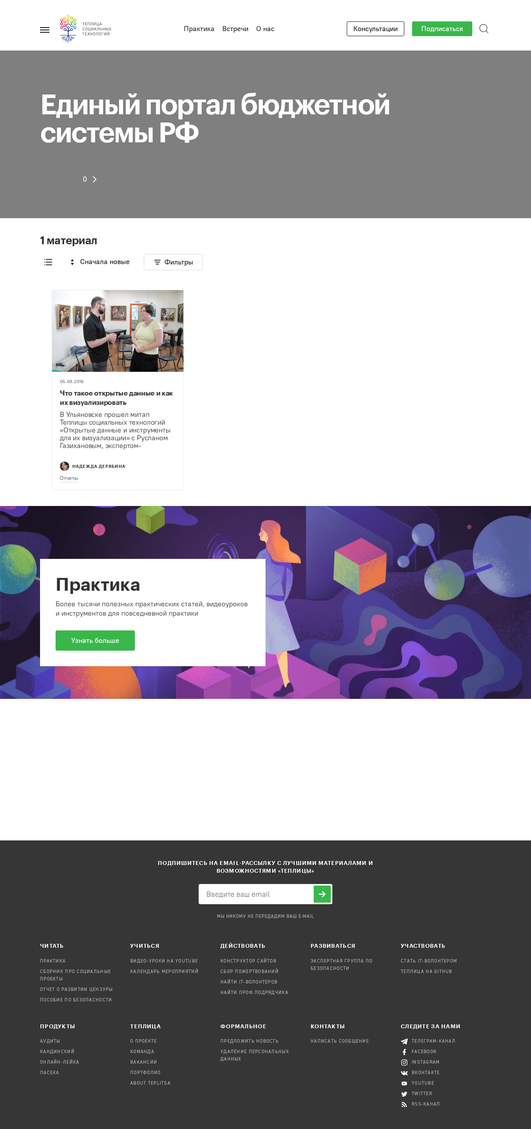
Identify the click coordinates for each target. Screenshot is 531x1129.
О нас (265, 29)
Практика (199, 29)
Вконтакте (426, 1073)
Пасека (49, 1073)
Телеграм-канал (434, 1041)
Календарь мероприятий (164, 972)
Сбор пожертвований (249, 972)
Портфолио (145, 1073)
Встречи (235, 29)
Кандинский (57, 1052)
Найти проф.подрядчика (254, 993)
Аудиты (50, 1041)
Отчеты (69, 478)
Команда (142, 1052)
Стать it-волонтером (429, 961)
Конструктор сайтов (248, 961)
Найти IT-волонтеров (249, 982)
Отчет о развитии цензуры (76, 989)
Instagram (426, 1062)
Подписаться (442, 29)
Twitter (422, 1094)
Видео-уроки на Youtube (164, 961)
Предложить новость (249, 1041)
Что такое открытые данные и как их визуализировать (116, 397)
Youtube (423, 1083)
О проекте (143, 1041)
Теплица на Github (426, 972)
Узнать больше (95, 640)
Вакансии (143, 1062)
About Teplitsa (150, 1083)
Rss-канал (426, 1104)
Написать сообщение (340, 1041)
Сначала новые (105, 261)
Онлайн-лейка (59, 1062)
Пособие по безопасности (76, 1000)
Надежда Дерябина (99, 466)
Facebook (424, 1052)
